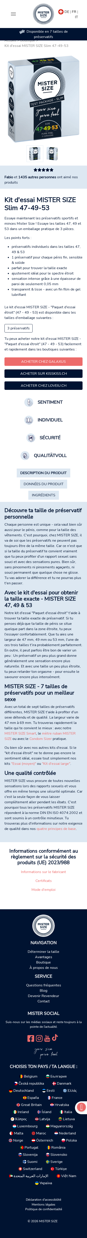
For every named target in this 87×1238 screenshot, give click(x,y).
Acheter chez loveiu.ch (43, 385)
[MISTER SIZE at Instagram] (39, 1037)
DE (66, 11)
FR (74, 11)
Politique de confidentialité (43, 1209)
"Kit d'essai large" (56, 763)
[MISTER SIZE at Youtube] (47, 1037)
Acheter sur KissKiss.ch (43, 373)
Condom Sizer (40, 738)
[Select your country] (61, 10)
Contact (43, 1001)
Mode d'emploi (43, 889)
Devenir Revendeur (43, 996)
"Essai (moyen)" (23, 763)
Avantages (43, 957)
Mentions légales (43, 1204)
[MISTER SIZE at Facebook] (30, 1037)
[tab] (43, 473)
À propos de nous (43, 967)
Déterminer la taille (43, 951)
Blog (43, 990)
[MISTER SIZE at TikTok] (55, 1037)
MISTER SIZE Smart (20, 733)
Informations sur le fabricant (43, 871)
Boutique (43, 962)
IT (76, 17)
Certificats (43, 880)
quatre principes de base (56, 828)
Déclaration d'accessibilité (43, 1199)
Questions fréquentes (43, 985)
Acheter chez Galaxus (43, 361)
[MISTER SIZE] (43, 925)
